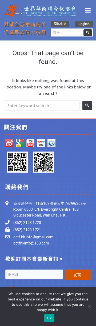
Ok (49, 318)
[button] (60, 24)
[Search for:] (42, 105)
